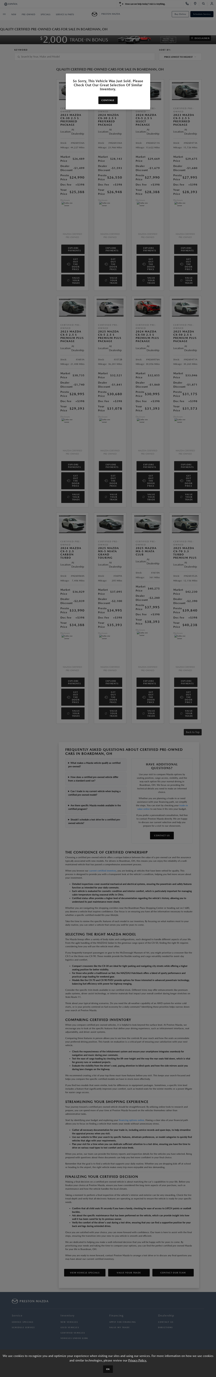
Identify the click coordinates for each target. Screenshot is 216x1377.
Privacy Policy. (137, 1360)
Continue (107, 100)
